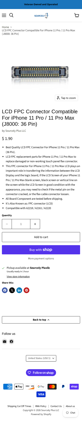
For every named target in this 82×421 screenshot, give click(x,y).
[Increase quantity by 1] (35, 224)
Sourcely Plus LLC (15, 131)
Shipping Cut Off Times (19, 406)
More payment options (41, 258)
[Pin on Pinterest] (26, 290)
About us (70, 406)
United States (39, 358)
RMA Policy (40, 406)
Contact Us (56, 406)
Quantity (7, 215)
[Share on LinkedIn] (19, 290)
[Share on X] (12, 290)
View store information (18, 276)
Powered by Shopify (41, 414)
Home (5, 27)
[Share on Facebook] (5, 290)
